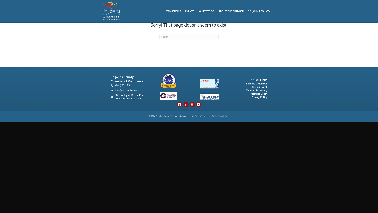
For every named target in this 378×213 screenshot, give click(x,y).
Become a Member (256, 83)
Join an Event (259, 86)
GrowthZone (223, 116)
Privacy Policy (259, 97)
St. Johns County (259, 11)
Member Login (259, 93)
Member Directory (256, 90)
